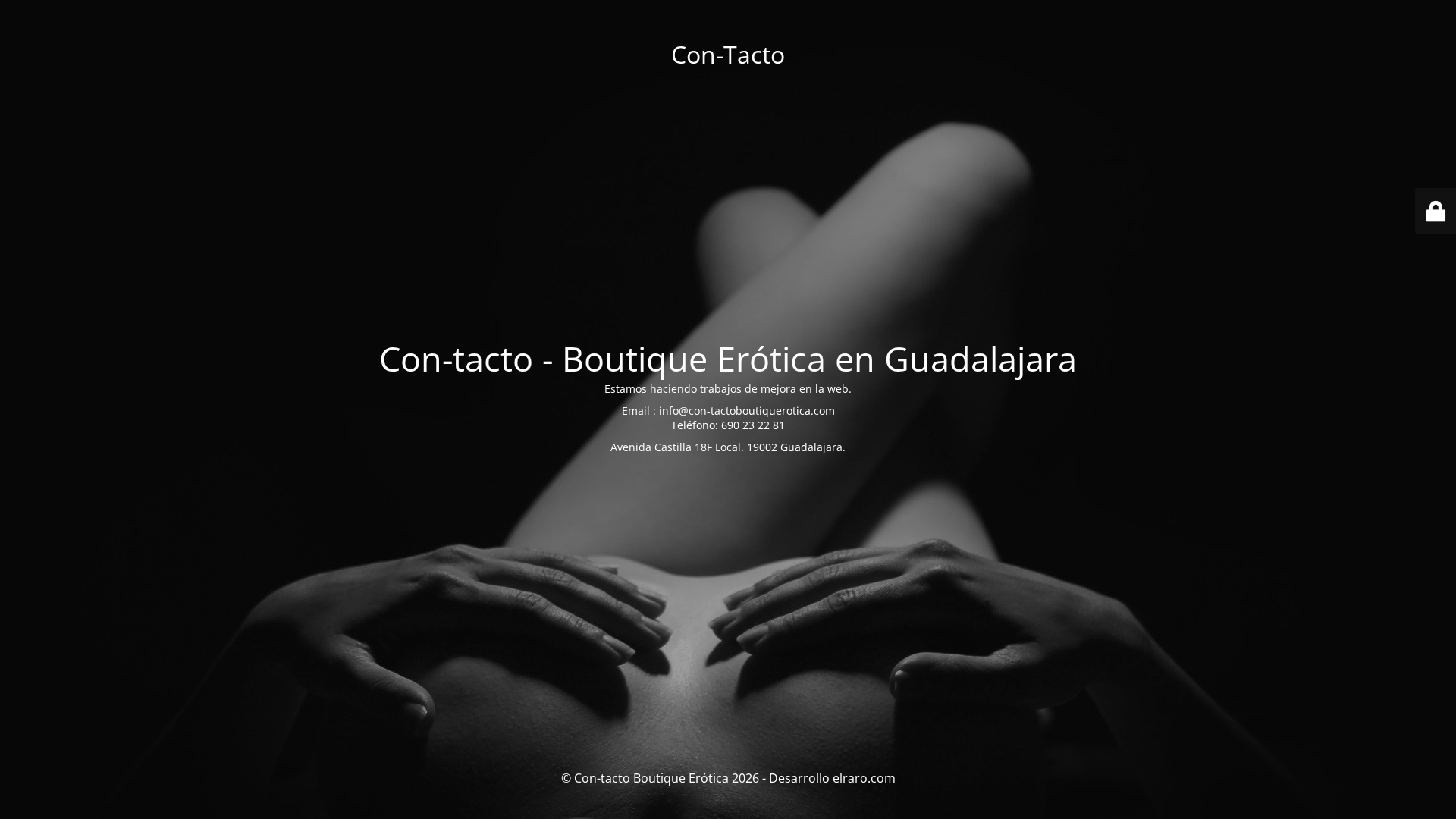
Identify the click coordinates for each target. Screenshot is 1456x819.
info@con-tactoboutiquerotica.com (747, 410)
